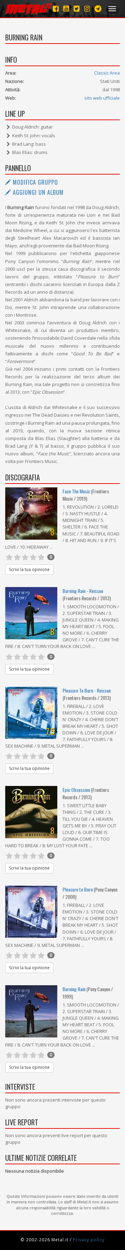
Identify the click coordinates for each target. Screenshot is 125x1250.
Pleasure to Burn (78, 889)
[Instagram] (97, 8)
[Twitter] (77, 8)
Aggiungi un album (37, 192)
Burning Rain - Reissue (82, 590)
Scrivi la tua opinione (29, 569)
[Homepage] (28, 8)
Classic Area (107, 73)
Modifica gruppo (34, 182)
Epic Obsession (76, 789)
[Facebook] (56, 8)
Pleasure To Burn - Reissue (86, 690)
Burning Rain (73, 989)
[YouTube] (66, 8)
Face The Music (76, 491)
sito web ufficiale (102, 98)
